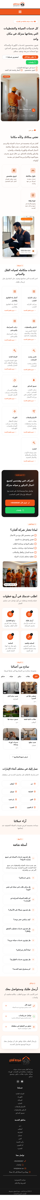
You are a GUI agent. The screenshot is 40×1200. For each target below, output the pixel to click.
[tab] (36, 676)
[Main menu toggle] (20, 12)
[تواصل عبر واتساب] (34, 1016)
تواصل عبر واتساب (25, 1015)
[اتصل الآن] (34, 1006)
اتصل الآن (28, 1005)
